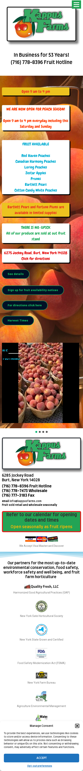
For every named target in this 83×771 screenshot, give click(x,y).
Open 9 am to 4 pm (36, 91)
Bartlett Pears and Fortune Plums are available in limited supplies (36, 209)
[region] (41, 254)
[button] (77, 726)
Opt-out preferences (39, 766)
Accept (41, 758)
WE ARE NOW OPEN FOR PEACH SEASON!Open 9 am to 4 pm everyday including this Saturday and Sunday (35, 118)
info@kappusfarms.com (26, 501)
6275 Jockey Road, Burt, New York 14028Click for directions (35, 255)
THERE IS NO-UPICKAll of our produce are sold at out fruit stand (35, 233)
